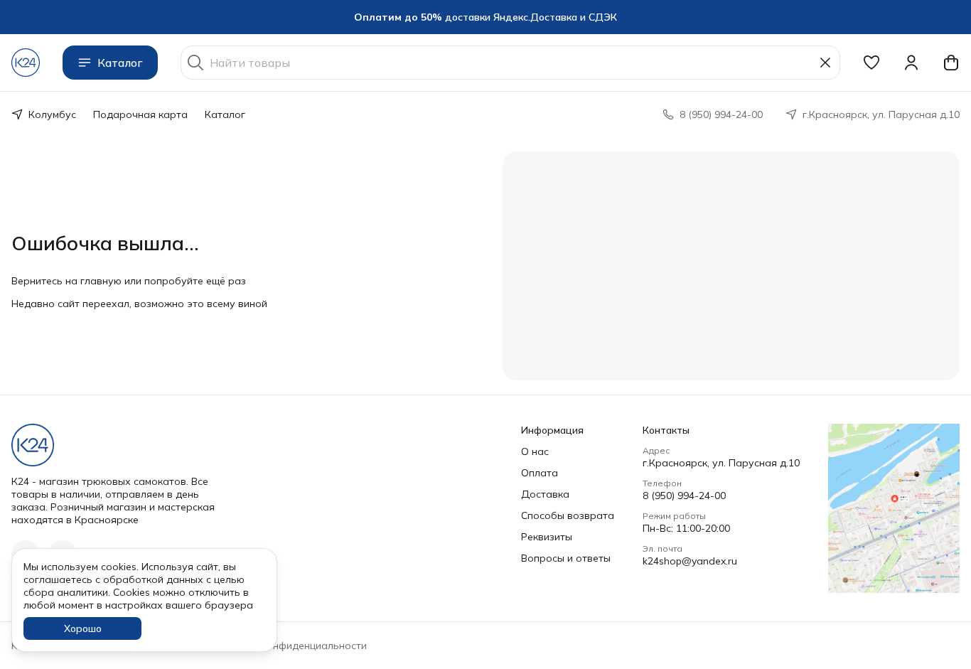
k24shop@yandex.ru (690, 561)
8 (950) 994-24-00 (684, 495)
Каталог (120, 62)
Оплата (539, 472)
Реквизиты (546, 536)
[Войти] (911, 62)
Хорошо (83, 628)
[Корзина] (951, 62)
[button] (871, 62)
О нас (535, 451)
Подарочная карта (140, 114)
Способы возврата (567, 515)
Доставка (545, 494)
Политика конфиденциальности (289, 645)
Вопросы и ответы (566, 558)
